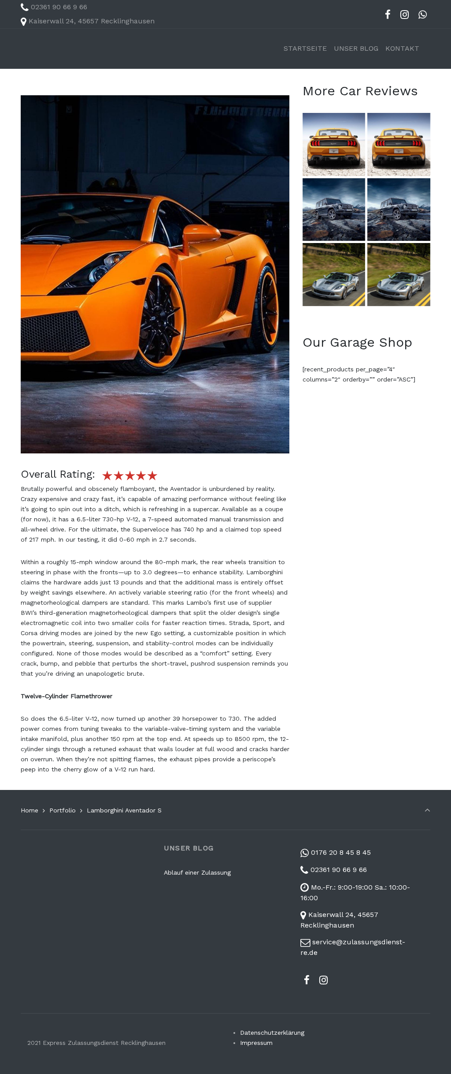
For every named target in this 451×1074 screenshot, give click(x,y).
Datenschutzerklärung (272, 1032)
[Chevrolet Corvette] (334, 274)
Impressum (256, 1042)
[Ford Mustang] (334, 144)
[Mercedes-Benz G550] (334, 209)
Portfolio (62, 810)
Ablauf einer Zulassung (197, 872)
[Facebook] (388, 15)
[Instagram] (404, 15)
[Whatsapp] (422, 15)
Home (29, 810)
